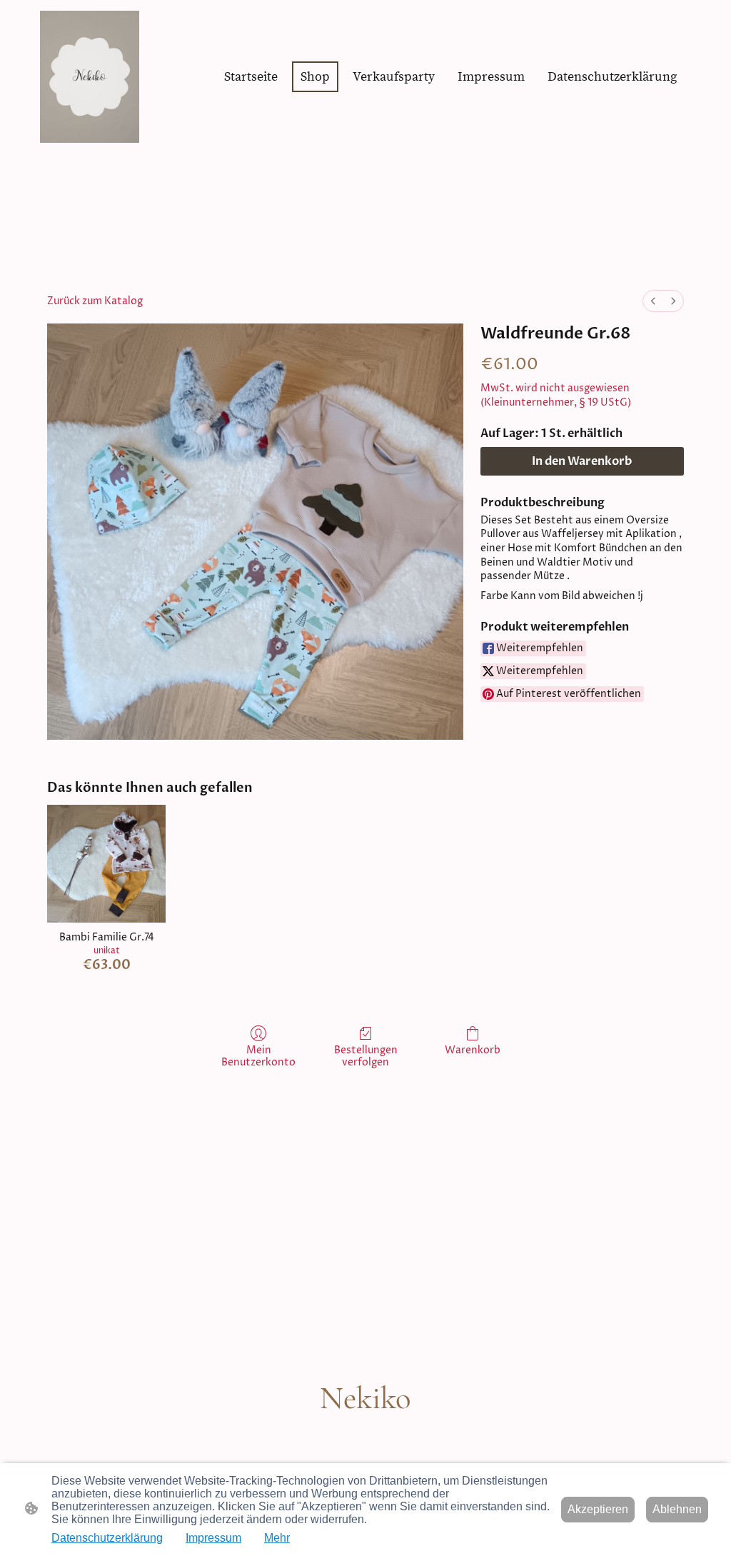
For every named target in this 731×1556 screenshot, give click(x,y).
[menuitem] (653, 301)
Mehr (277, 1538)
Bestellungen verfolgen (366, 1056)
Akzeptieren (598, 1509)
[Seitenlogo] (89, 77)
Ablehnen (677, 1509)
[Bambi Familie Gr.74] (106, 864)
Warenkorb (472, 1050)
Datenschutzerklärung (107, 1538)
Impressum (213, 1538)
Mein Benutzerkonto (258, 1056)
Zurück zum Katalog (95, 301)
